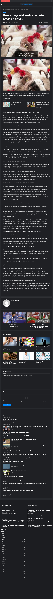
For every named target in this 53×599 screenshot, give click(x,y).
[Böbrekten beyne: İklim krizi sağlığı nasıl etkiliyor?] (43, 341)
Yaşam (3, 596)
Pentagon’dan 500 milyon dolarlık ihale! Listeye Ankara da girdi (18, 490)
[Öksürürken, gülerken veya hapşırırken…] (26, 356)
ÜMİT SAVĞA (15, 300)
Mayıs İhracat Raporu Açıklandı (10, 419)
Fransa (3, 545)
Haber (3, 547)
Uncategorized (5, 591)
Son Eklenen (26, 411)
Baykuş (3, 537)
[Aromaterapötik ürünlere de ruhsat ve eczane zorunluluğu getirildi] (31, 104)
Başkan (3, 535)
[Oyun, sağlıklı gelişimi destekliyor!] (43, 356)
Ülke (3, 589)
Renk (3, 565)
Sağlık (9, 9)
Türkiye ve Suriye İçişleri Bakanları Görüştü (13, 476)
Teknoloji (3, 581)
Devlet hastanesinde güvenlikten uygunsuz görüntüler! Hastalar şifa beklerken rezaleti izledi (25, 483)
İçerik (3, 553)
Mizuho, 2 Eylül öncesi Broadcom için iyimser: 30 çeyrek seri (17, 432)
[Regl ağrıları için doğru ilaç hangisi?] (26, 341)
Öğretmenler (4, 559)
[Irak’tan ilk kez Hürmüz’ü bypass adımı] (6, 466)
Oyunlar (3, 561)
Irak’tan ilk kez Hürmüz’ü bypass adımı (20, 465)
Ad (4, 391)
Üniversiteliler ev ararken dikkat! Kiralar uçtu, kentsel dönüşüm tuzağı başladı (29, 445)
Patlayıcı (3, 563)
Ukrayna (3, 587)
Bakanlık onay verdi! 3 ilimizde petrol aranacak (14, 423)
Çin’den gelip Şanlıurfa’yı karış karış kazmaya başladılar (24, 439)
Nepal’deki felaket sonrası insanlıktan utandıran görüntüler (17, 458)
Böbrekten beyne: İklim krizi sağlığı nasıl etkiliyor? (42, 347)
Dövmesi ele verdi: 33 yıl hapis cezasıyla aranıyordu (15, 480)
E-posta (5, 396)
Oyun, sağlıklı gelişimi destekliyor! (41, 361)
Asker (3, 533)
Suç (2, 575)
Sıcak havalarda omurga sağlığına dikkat (9, 347)
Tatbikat (3, 579)
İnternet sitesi (30, 396)
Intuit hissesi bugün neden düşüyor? (11, 494)
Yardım (3, 594)
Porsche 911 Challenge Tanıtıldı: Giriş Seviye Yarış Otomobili (17, 451)
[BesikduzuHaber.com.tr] (26, 4)
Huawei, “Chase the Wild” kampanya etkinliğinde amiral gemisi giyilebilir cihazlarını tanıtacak (25, 454)
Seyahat (3, 573)
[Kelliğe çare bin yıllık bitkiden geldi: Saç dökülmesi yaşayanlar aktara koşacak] (10, 356)
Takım (3, 577)
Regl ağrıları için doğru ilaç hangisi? (25, 347)
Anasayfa (6, 9)
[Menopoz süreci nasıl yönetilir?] (6, 104)
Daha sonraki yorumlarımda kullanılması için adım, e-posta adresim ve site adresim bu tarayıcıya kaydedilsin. (27, 401)
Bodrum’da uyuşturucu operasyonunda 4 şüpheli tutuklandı (17, 435)
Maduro (3, 557)
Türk (3, 583)
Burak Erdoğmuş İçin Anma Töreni (19, 470)
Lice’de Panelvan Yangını (9, 416)
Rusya (3, 567)
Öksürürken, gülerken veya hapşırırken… (25, 361)
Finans (3, 543)
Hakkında (4, 549)
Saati (3, 569)
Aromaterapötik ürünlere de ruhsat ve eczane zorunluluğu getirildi (42, 104)
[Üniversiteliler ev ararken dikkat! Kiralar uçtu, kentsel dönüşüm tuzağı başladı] (6, 446)
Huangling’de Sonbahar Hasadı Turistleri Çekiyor (14, 487)
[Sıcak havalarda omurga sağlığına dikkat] (10, 341)
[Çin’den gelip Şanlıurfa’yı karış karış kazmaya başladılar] (6, 441)
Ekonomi (3, 541)
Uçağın (3, 585)
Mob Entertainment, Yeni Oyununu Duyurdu (13, 461)
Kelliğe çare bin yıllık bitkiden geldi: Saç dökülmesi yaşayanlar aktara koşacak (10, 362)
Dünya (3, 539)
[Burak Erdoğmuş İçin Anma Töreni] (6, 472)
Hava (3, 551)
